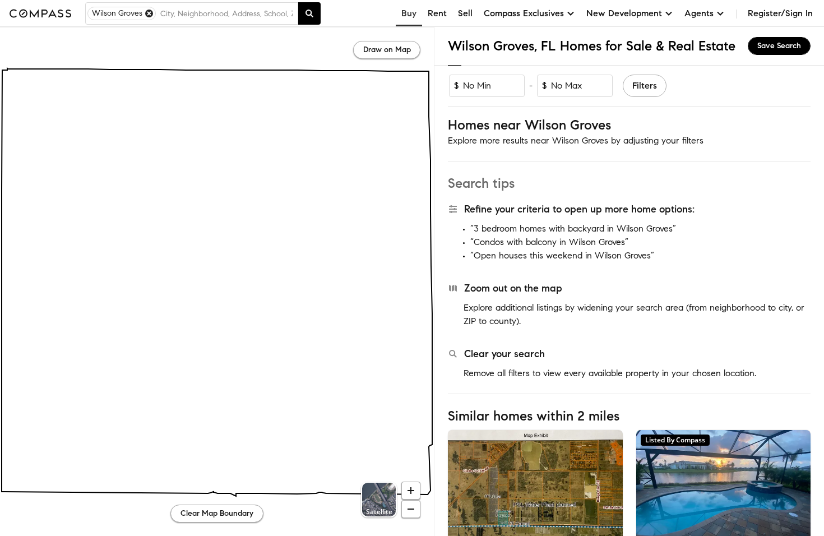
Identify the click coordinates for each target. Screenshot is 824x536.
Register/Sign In (780, 13)
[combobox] (227, 13)
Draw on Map (387, 49)
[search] (309, 13)
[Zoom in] (410, 491)
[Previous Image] (461, 488)
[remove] (149, 13)
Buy (408, 13)
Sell (465, 13)
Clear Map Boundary (216, 513)
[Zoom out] (410, 509)
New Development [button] (624, 13)
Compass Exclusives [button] (524, 13)
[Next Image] (609, 488)
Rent (437, 13)
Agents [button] (699, 13)
